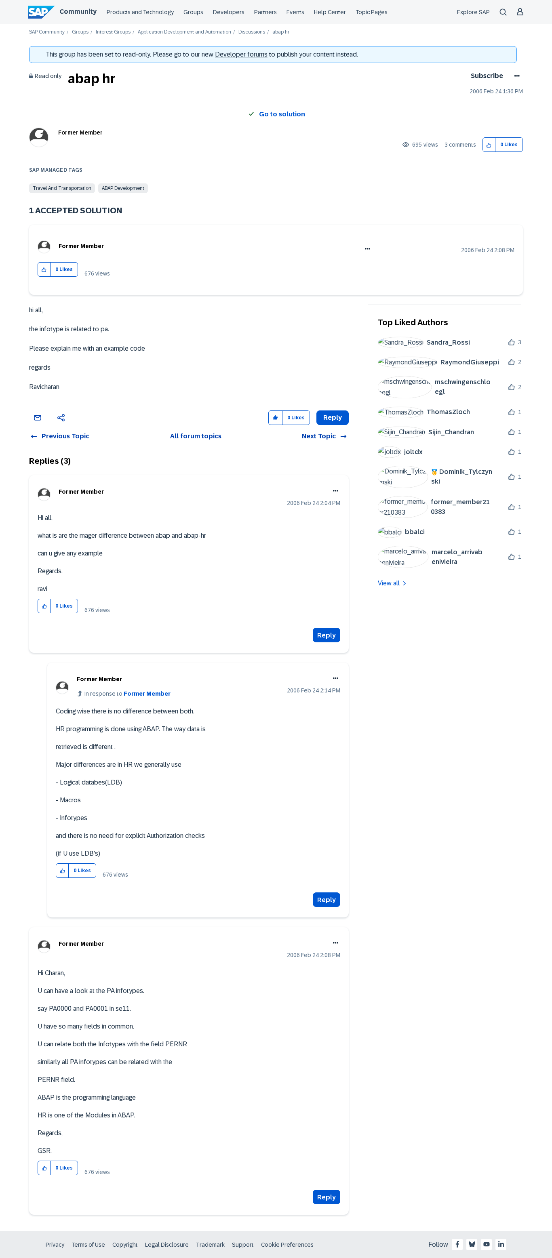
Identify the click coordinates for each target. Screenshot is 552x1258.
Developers (228, 12)
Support (243, 1244)
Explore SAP (473, 12)
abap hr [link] (280, 32)
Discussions (251, 32)
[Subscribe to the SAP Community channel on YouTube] (486, 1244)
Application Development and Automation (184, 32)
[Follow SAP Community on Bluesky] (472, 1244)
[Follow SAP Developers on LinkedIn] (501, 1244)
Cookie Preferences (287, 1244)
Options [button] (515, 76)
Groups (193, 12)
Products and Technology (140, 12)
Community (78, 11)
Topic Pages (372, 12)
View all (389, 583)
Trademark (210, 1244)
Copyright (125, 1244)
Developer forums (241, 54)
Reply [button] (332, 417)
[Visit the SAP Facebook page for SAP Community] (457, 1244)
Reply (326, 635)
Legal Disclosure (167, 1244)
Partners (265, 12)
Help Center (330, 12)
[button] (489, 145)
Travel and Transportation (62, 188)
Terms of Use (88, 1244)
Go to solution (282, 114)
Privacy (55, 1244)
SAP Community (47, 32)
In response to (127, 693)
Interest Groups (113, 32)
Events (295, 12)
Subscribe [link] (487, 75)
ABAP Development (123, 188)
